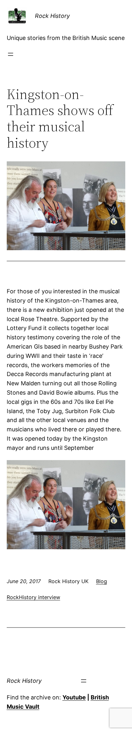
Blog (101, 581)
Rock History (52, 15)
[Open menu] (10, 54)
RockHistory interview (33, 597)
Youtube (74, 697)
